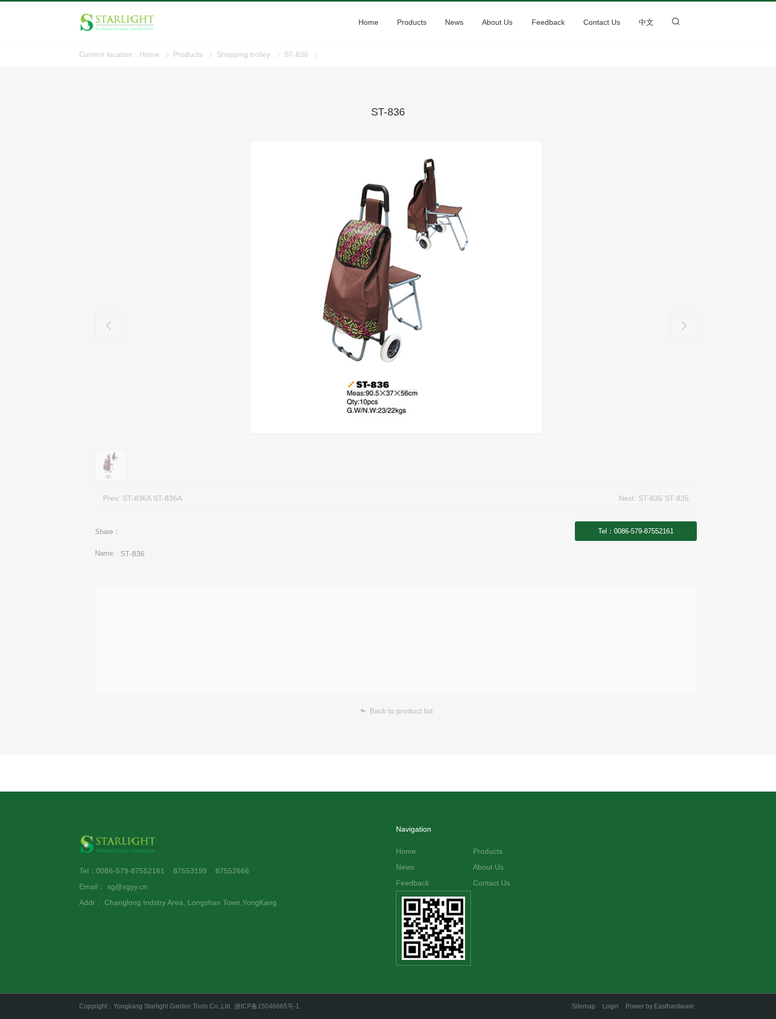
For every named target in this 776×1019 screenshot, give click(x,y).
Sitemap (583, 1006)
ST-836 (296, 54)
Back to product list (401, 711)
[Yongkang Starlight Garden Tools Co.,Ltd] (132, 22)
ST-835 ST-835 (663, 498)
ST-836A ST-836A (152, 498)
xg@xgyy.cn (127, 886)
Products (188, 54)
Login (610, 1006)
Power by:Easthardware (660, 1006)
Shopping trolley (243, 54)
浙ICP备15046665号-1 (266, 1006)
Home (149, 54)
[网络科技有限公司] (118, 844)
